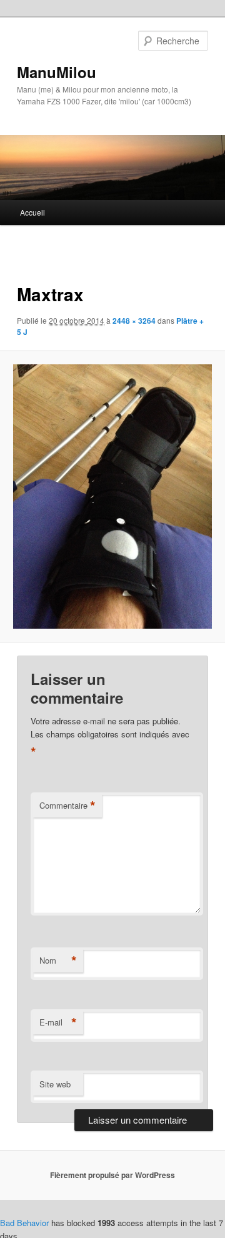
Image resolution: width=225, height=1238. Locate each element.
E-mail (58, 1022)
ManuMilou (56, 71)
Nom (58, 961)
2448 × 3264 (134, 320)
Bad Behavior (24, 1223)
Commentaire (67, 806)
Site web (55, 1084)
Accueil (32, 212)
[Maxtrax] (112, 496)
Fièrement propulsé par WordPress (112, 1175)
